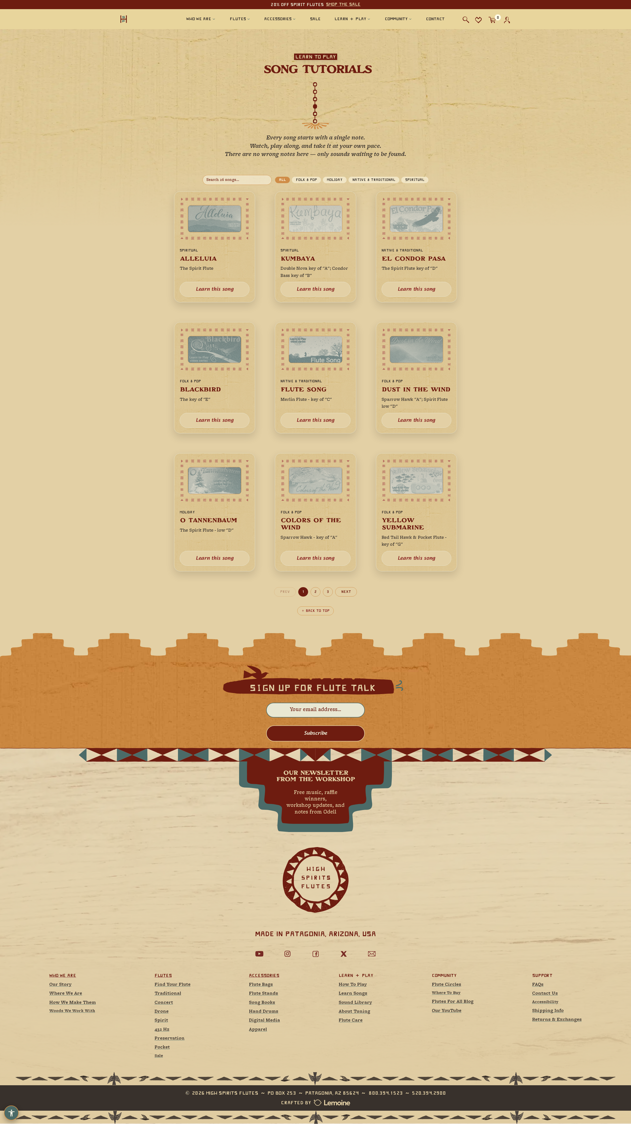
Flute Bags (261, 984)
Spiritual (414, 179)
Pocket (162, 1047)
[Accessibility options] (11, 1112)
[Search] (466, 20)
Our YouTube (446, 1010)
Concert (164, 1002)
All (282, 179)
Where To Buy (446, 993)
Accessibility (545, 1002)
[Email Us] (372, 954)
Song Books (262, 1002)
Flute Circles (446, 984)
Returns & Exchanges (557, 1019)
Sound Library (355, 1002)
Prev (285, 591)
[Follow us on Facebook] (315, 954)
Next (346, 591)
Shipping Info (548, 1010)
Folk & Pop (306, 179)
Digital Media (264, 1020)
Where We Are (65, 993)
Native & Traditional (373, 179)
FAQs (537, 984)
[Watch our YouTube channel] (259, 954)
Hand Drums (263, 1011)
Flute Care (351, 1020)
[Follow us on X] (343, 954)
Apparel (258, 1029)
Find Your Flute (173, 984)
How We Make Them (72, 1002)
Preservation (170, 1038)
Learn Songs (353, 993)
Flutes (163, 975)
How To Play (353, 984)
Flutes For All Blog (452, 1001)
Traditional (168, 993)
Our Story (60, 984)
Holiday (335, 179)
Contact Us (545, 993)
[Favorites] (478, 20)
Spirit (161, 1020)
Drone (162, 1011)
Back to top (318, 610)
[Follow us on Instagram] (287, 954)
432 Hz (162, 1029)
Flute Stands (263, 993)
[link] (214, 246)
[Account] (507, 20)
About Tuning (354, 1011)
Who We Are (62, 975)
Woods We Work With (72, 1011)
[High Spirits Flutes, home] (139, 19)
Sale (159, 1056)
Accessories (264, 975)
